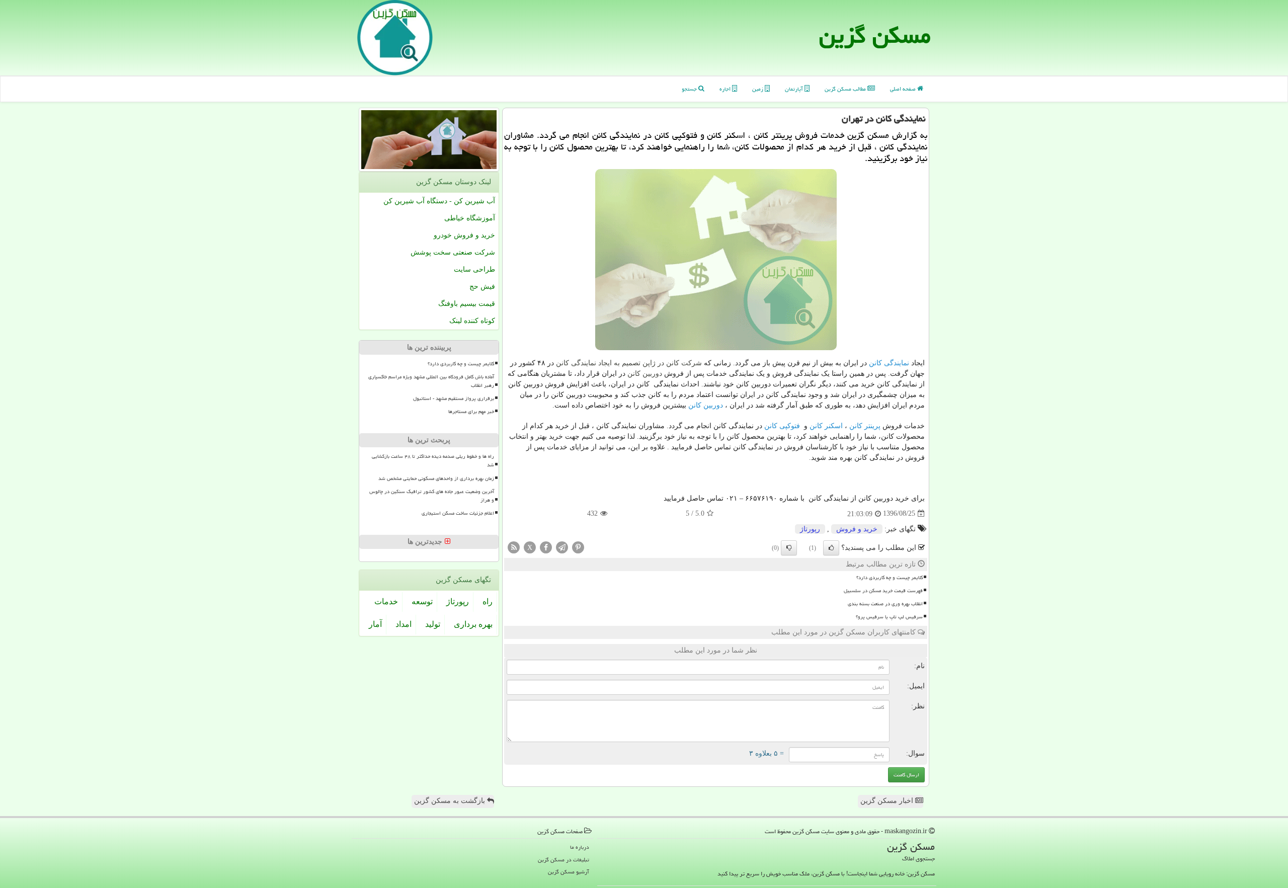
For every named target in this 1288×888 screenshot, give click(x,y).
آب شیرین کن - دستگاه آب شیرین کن (439, 201)
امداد (403, 624)
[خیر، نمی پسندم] (789, 547)
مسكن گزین (875, 35)
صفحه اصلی (903, 89)
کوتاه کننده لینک (472, 321)
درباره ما (579, 847)
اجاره (725, 89)
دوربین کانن (705, 405)
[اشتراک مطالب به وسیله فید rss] (514, 546)
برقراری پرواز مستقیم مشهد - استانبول (453, 398)
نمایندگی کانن (889, 363)
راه (487, 601)
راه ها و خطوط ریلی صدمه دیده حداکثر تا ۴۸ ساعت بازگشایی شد (433, 460)
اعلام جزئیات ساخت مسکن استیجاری (458, 513)
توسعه (422, 601)
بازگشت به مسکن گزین (450, 800)
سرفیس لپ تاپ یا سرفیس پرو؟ (889, 617)
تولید (432, 624)
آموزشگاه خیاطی (469, 218)
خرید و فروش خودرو (464, 235)
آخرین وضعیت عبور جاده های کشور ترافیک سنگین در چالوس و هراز (431, 496)
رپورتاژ (810, 529)
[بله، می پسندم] (831, 547)
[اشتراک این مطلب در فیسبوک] (546, 546)
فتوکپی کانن (782, 426)
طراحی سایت (474, 269)
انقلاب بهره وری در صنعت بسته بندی (885, 604)
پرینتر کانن (864, 426)
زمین (758, 89)
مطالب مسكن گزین (846, 89)
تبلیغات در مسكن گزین (563, 859)
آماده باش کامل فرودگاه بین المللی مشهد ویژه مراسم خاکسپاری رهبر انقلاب (431, 381)
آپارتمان (794, 89)
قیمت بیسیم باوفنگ (466, 303)
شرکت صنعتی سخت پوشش (453, 252)
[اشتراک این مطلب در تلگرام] (562, 546)
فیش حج (482, 286)
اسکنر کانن (826, 426)
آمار (375, 624)
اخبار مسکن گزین (887, 800)
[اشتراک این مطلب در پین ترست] (578, 546)
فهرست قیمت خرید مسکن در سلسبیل (883, 591)
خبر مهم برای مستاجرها (471, 412)
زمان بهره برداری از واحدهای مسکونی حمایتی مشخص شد (436, 478)
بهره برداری (473, 624)
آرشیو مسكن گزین (568, 871)
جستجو (690, 89)
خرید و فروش (856, 529)
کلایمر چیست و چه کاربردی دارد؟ (889, 578)
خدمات (386, 601)
